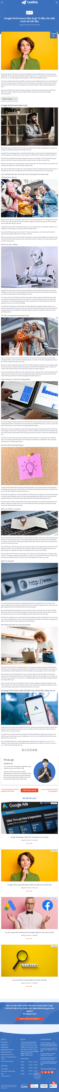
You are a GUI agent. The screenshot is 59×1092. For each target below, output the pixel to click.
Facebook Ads (4, 1047)
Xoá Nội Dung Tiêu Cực (7, 1054)
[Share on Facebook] (25, 750)
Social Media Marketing (7, 1049)
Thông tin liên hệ (5, 1076)
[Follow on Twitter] (45, 1072)
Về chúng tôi (4, 1069)
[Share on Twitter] (28, 750)
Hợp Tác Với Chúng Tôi (7, 1061)
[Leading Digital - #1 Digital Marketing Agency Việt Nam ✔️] (29, 2)
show (14, 99)
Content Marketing (6, 1052)
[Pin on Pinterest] (33, 750)
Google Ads (7, 78)
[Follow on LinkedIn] (52, 1072)
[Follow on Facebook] (42, 1072)
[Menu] (2, 2)
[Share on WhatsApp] (23, 750)
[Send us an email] (48, 1072)
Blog (2, 1073)
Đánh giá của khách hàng (8, 1071)
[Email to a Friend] (31, 750)
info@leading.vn (28, 1055)
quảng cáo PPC (50, 741)
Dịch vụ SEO (4, 1042)
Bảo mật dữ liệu (4, 1088)
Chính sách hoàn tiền (12, 1086)
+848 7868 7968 (28, 1053)
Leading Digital (33, 736)
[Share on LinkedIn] (36, 750)
